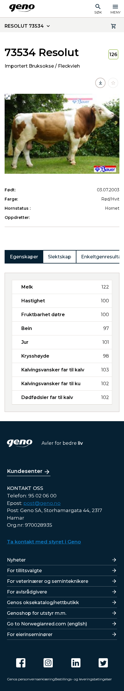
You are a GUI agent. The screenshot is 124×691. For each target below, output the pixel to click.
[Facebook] (20, 662)
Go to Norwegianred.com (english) (47, 624)
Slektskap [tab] (59, 256)
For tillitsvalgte (24, 570)
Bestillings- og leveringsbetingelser (83, 679)
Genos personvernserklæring (31, 679)
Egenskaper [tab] (24, 256)
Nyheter (16, 560)
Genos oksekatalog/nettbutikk (43, 602)
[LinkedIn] (75, 662)
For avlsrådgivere (27, 592)
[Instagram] (48, 662)
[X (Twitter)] (103, 662)
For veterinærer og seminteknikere (47, 581)
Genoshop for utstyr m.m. (36, 613)
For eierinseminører (29, 634)
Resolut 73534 (24, 26)
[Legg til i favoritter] (113, 83)
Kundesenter (24, 471)
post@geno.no (42, 503)
